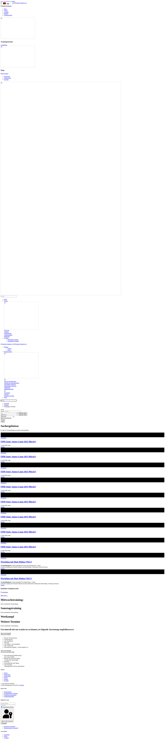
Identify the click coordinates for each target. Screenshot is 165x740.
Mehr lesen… (4, 595)
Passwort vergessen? (9, 726)
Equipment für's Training (11, 693)
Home (5, 673)
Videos (9, 348)
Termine (6, 12)
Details (3, 447)
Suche (3, 420)
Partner (6, 679)
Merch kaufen (4, 73)
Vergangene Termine (13, 341)
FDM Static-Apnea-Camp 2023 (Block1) (18, 441)
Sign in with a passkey (7, 721)
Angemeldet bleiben (8, 707)
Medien (6, 13)
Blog (5, 9)
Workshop (3, 438)
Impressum (7, 76)
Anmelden (3, 723)
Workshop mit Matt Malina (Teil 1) (16, 578)
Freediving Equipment (10, 695)
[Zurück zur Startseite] (14, 3)
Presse (6, 677)
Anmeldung (4, 45)
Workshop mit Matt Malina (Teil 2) (16, 562)
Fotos (9, 350)
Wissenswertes (8, 15)
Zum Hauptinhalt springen (8, 1)
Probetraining (7, 692)
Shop (5, 397)
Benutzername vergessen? (11, 728)
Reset (2, 421)
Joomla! (22, 685)
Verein (6, 10)
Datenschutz (7, 78)
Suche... (3, 411)
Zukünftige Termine (13, 339)
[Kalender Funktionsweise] (4, 592)
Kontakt (6, 79)
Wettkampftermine (9, 696)
